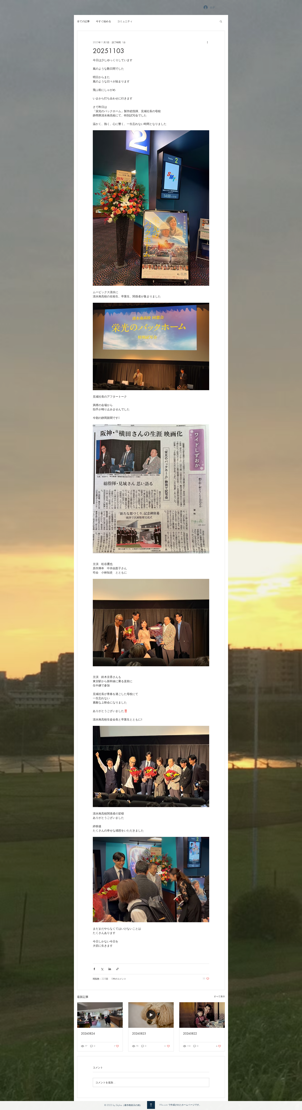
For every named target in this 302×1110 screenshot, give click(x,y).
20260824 (88, 1033)
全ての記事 (83, 21)
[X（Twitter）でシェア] (102, 968)
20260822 (190, 1033)
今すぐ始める (103, 21)
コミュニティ (124, 21)
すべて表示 (219, 996)
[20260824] (100, 1015)
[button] (220, 21)
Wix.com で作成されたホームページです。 (180, 1104)
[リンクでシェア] (117, 968)
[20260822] (202, 1015)
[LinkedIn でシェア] (109, 968)
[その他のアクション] (207, 42)
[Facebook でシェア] (94, 968)
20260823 (139, 1033)
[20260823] (151, 1015)
